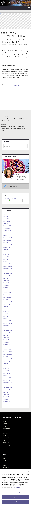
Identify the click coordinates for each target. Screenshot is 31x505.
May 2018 (6, 283)
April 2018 (6, 285)
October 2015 (7, 356)
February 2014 (7, 404)
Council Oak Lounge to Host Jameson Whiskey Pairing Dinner (14, 118)
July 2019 (6, 249)
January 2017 (7, 321)
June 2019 (6, 252)
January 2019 (7, 264)
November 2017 (7, 297)
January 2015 (7, 378)
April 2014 (6, 399)
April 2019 (6, 256)
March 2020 (6, 233)
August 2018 (7, 275)
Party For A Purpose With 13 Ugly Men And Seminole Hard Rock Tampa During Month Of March (13, 127)
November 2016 (7, 325)
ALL (4, 458)
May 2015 (6, 368)
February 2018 (7, 290)
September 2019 (7, 245)
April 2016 (6, 342)
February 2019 (7, 261)
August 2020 (7, 230)
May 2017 (6, 311)
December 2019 (7, 237)
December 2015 (7, 351)
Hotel (4, 421)
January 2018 (7, 292)
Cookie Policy (6, 445)
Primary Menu (29, 8)
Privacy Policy (6, 442)
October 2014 (7, 385)
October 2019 (7, 242)
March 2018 (6, 287)
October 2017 (7, 299)
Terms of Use (6, 438)
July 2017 (6, 306)
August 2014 (7, 389)
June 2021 (6, 223)
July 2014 (6, 392)
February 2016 (7, 347)
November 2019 (7, 240)
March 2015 (6, 373)
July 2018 (6, 278)
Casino (4, 460)
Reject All (15, 497)
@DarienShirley (12, 186)
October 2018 (7, 271)
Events (4, 435)
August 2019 (7, 247)
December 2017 (7, 294)
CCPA (4, 440)
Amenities (5, 433)
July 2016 (6, 335)
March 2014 (6, 401)
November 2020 (7, 226)
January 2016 (7, 349)
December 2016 (7, 323)
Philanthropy (6, 467)
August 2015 (7, 361)
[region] (15, 487)
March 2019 (6, 259)
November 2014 (7, 382)
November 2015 (7, 354)
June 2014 (6, 394)
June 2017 (6, 309)
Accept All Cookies (15, 501)
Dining (4, 426)
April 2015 (6, 370)
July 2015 (6, 363)
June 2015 (6, 366)
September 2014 (7, 387)
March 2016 (6, 344)
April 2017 (6, 313)
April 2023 (6, 214)
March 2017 (6, 316)
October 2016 (7, 328)
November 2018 (7, 268)
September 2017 (7, 302)
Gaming (5, 423)
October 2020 (7, 228)
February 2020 (7, 235)
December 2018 (7, 266)
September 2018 (7, 273)
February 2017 (7, 318)
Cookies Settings (15, 492)
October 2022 (7, 216)
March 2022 (6, 221)
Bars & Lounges (7, 428)
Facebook (13, 63)
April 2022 (6, 218)
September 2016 (7, 330)
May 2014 (6, 397)
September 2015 (7, 359)
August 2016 (7, 332)
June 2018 (6, 280)
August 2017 (7, 304)
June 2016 (6, 337)
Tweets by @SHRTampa (9, 198)
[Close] (29, 472)
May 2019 (6, 254)
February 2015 (7, 375)
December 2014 (7, 380)
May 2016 (6, 340)
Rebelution (21, 53)
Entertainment (15, 46)
